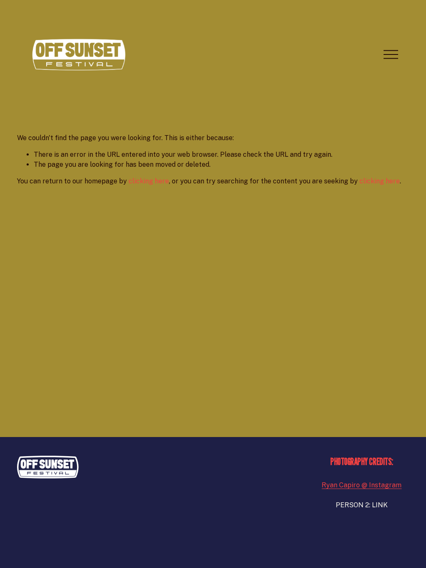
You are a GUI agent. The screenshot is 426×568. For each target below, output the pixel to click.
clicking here (149, 181)
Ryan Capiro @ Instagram (361, 485)
